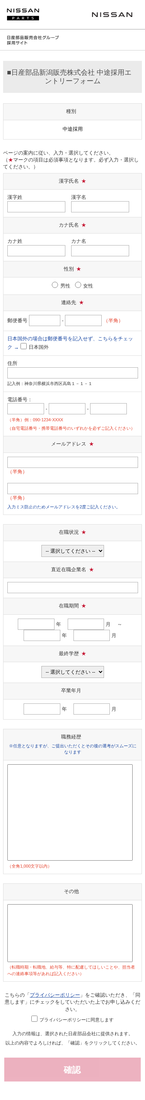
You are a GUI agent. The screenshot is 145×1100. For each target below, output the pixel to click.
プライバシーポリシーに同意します (76, 1020)
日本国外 (39, 347)
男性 (65, 286)
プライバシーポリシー (55, 995)
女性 (88, 286)
